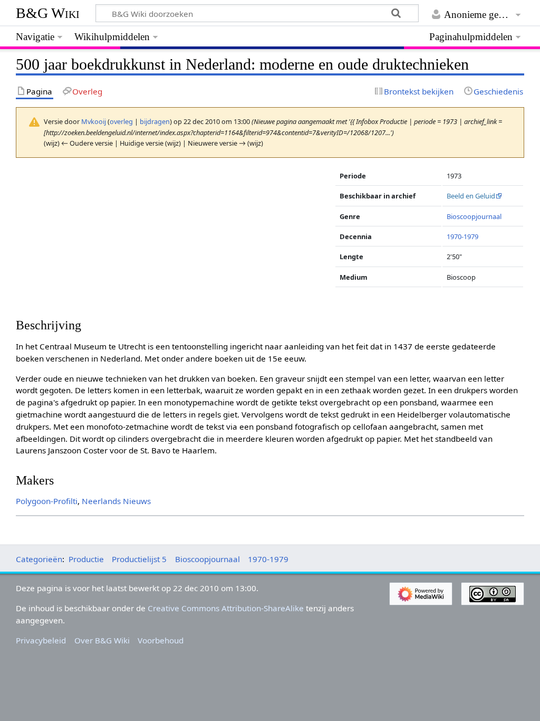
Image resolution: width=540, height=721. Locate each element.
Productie (86, 559)
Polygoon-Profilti (47, 501)
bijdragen (155, 121)
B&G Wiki (48, 13)
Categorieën (39, 559)
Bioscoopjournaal (474, 216)
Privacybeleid (41, 640)
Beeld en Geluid (471, 196)
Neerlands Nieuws (116, 501)
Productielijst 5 (139, 559)
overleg (121, 121)
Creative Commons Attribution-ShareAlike (226, 608)
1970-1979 (462, 236)
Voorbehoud (161, 640)
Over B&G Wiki (102, 640)
